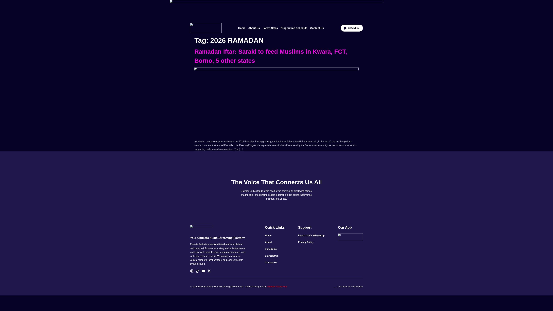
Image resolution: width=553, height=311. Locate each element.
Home (241, 28)
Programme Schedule (294, 28)
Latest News (270, 28)
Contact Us (317, 28)
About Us (254, 28)
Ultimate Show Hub (277, 286)
